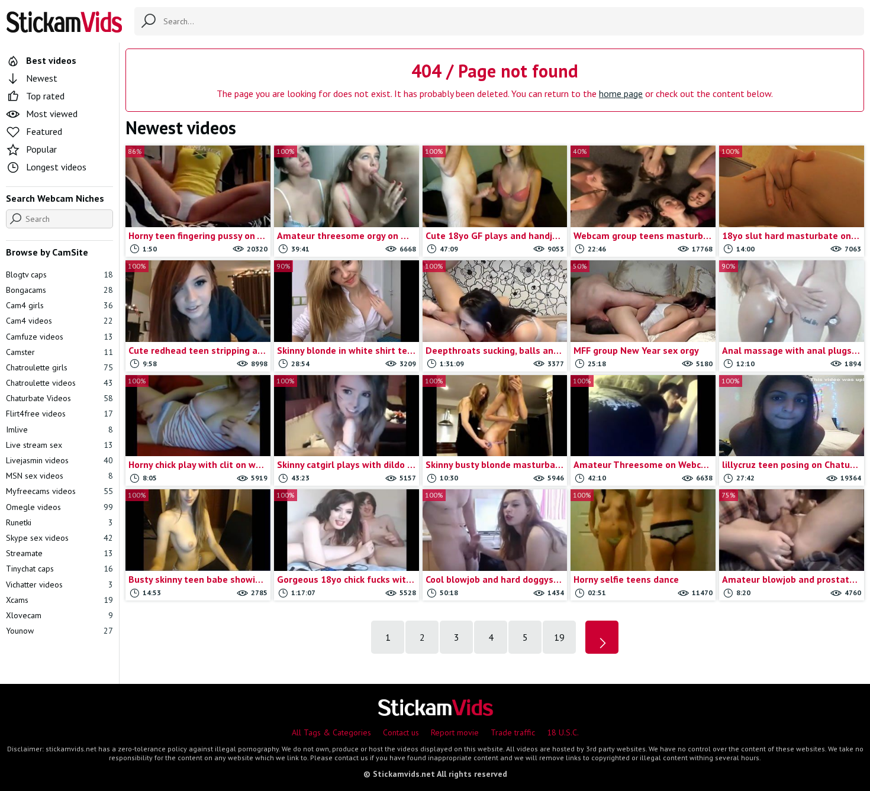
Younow (59, 630)
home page (621, 93)
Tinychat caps (59, 568)
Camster (59, 352)
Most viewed (52, 114)
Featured (44, 131)
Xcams (59, 600)
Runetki (59, 522)
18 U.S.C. (563, 732)
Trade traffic (513, 732)
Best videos (51, 60)
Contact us (401, 732)
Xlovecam (59, 615)
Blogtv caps (59, 274)
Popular (41, 149)
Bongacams (59, 290)
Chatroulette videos (59, 382)
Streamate (59, 553)
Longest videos (56, 167)
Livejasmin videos (59, 460)
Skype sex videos (59, 537)
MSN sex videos (59, 475)
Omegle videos (59, 507)
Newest (41, 78)
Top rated (45, 96)
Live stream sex (59, 445)
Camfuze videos (59, 336)
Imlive (59, 429)
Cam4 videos (59, 320)
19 (559, 637)
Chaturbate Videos (59, 398)
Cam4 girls (59, 305)
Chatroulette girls (59, 367)
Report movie (455, 732)
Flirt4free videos (59, 413)
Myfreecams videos (59, 491)
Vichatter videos (59, 584)
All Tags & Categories (331, 732)
